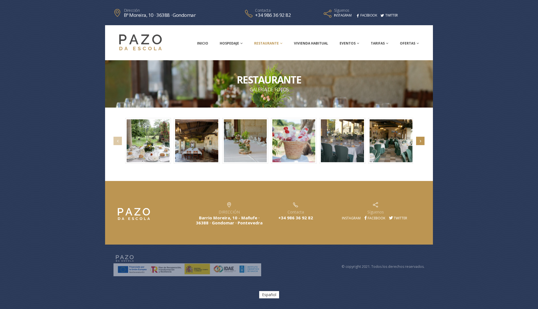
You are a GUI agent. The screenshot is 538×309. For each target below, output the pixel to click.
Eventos (348, 43)
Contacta (262, 10)
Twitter (400, 218)
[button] (117, 141)
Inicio (202, 43)
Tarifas (378, 43)
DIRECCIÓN (229, 212)
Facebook (376, 218)
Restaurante (266, 43)
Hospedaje (229, 43)
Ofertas (407, 43)
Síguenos (341, 10)
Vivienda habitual (311, 43)
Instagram (351, 218)
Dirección (132, 10)
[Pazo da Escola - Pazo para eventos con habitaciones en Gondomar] (140, 43)
